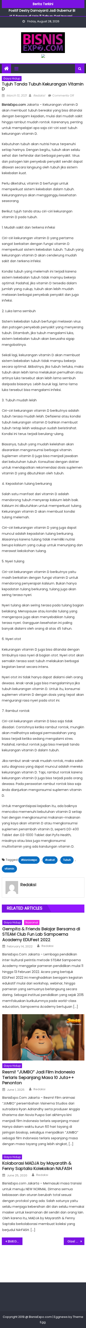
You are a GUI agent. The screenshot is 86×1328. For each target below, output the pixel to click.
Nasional (31, 922)
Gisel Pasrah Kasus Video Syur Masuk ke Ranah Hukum (75, 1241)
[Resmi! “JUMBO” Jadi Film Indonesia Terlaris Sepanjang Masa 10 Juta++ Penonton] (43, 1037)
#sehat (50, 860)
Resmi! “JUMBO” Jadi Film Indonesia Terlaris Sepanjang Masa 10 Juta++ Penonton (38, 1077)
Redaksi (39, 95)
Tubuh (67, 860)
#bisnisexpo (29, 860)
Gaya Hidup (11, 78)
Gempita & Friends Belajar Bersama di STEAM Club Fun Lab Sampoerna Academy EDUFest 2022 (41, 934)
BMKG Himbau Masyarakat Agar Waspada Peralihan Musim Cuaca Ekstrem (15, 1241)
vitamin (9, 868)
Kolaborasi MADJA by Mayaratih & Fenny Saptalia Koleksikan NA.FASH (37, 1166)
